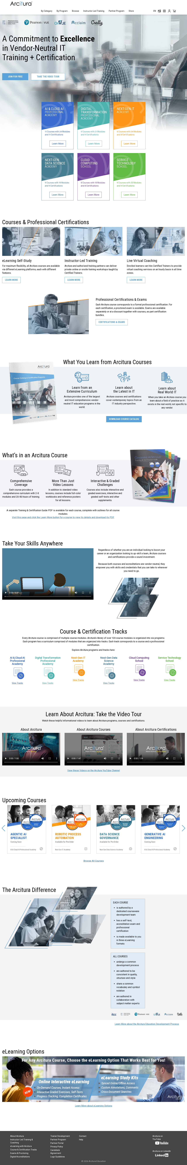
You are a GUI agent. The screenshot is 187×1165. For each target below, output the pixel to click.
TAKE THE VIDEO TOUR (48, 76)
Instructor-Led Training (93, 11)
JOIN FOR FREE (15, 76)
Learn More (11, 280)
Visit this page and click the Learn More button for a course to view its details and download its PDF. (63, 517)
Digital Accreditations (20, 1157)
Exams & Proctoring (19, 1153)
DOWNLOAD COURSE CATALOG (124, 419)
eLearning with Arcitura (21, 1146)
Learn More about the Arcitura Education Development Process (147, 1024)
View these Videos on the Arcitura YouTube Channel (93, 770)
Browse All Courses (93, 860)
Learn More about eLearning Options (93, 1105)
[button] (3, 828)
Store (131, 11)
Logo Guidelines (57, 1157)
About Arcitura (17, 1136)
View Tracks (17, 683)
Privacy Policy (56, 1146)
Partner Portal (56, 1143)
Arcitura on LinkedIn (162, 1151)
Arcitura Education (97, 1161)
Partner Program (116, 11)
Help (81, 1139)
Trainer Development (60, 1136)
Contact (82, 1136)
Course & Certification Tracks (23, 1149)
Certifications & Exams (111, 322)
